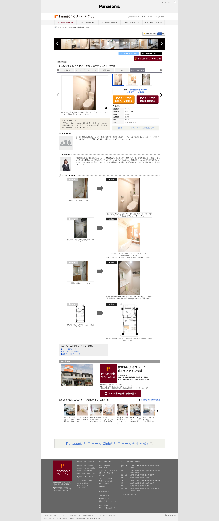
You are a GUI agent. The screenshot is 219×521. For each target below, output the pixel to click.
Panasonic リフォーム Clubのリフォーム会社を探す (108, 443)
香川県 (137, 485)
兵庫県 (147, 480)
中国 (122, 483)
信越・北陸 (124, 475)
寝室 (122, 70)
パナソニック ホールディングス (107, 515)
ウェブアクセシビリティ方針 (71, 515)
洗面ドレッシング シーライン (72, 354)
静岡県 (137, 477)
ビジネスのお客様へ (156, 16)
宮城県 (152, 465)
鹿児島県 (133, 490)
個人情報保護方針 (88, 515)
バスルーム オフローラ (70, 351)
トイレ (104, 473)
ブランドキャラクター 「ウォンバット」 (83, 486)
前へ (57, 43)
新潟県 (132, 475)
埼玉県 (142, 470)
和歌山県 (157, 480)
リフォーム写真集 (104, 483)
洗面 (108, 473)
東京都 (152, 470)
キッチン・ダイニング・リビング (87, 70)
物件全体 (67, 70)
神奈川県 (157, 470)
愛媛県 (142, 485)
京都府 (137, 480)
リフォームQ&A (103, 505)
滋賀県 (132, 480)
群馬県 (137, 470)
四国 (122, 485)
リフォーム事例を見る (65, 22)
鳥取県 (132, 483)
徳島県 (132, 485)
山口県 (152, 483)
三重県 (147, 477)
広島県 (147, 483)
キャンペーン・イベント (153, 22)
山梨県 (132, 472)
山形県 (157, 465)
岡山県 (142, 483)
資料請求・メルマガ (136, 16)
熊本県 (147, 488)
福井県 (147, 475)
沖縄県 (138, 490)
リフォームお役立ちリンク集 (107, 508)
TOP (59, 27)
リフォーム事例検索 (69, 27)
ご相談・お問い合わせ (131, 22)
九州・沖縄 (124, 488)
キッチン (101, 471)
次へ (162, 43)
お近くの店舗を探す (87, 22)
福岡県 (132, 488)
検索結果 (81, 27)
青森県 (137, 465)
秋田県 (142, 465)
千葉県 (147, 470)
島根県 (137, 483)
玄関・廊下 (106, 70)
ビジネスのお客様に (82, 483)
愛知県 (142, 477)
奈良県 (152, 480)
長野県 (152, 475)
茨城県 (132, 470)
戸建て (100, 467)
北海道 (132, 465)
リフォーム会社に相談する (128, 494)
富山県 (137, 475)
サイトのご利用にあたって (51, 515)
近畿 (122, 480)
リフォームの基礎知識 (109, 22)
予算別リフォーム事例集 (105, 481)
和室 (112, 473)
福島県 (132, 467)
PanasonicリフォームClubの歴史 (86, 468)
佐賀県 (137, 488)
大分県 (152, 488)
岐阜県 (132, 477)
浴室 (100, 473)
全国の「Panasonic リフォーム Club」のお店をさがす (136, 128)
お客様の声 (102, 486)
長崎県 (142, 488)
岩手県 (147, 465)
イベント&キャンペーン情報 (84, 480)
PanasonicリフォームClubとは (85, 465)
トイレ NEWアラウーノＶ (71, 349)
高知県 (147, 485)
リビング (114, 471)
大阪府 (142, 480)
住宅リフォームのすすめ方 (84, 470)
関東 (122, 470)
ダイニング (108, 471)
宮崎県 (157, 488)
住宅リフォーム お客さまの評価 (86, 473)
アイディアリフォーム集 (105, 478)
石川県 (142, 475)
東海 (122, 477)
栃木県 (137, 472)
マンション (107, 467)
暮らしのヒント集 (104, 498)
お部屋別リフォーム (104, 495)
